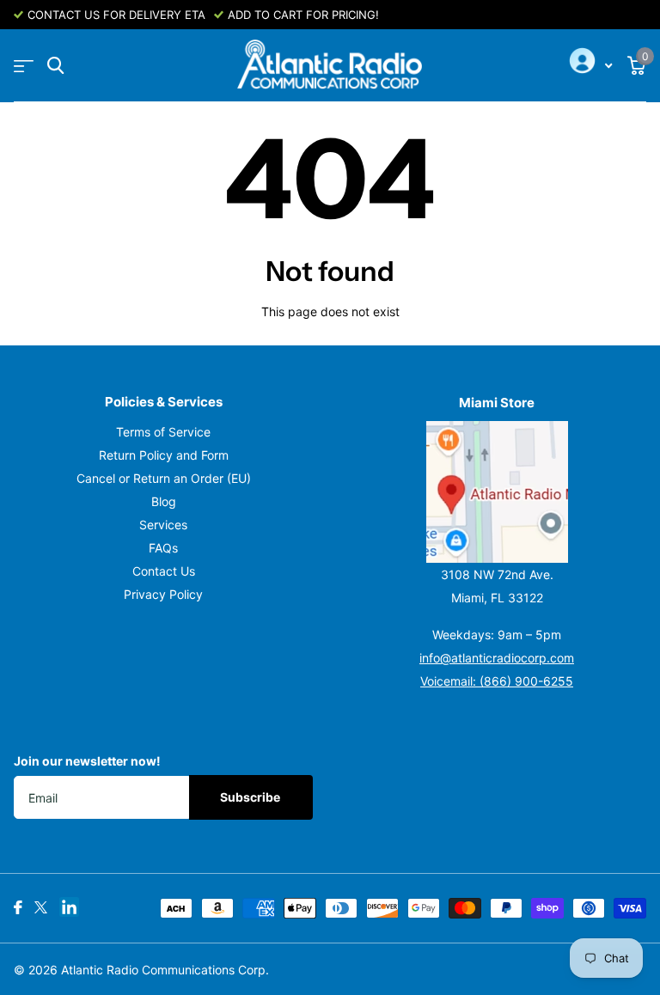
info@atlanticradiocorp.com (496, 657)
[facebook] (18, 907)
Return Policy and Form (164, 455)
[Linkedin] (69, 907)
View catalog (24, 65)
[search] (55, 65)
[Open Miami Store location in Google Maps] (496, 492)
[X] (40, 907)
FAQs (163, 547)
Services (163, 524)
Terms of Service (163, 431)
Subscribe (251, 797)
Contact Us (163, 571)
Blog (163, 501)
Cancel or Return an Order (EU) (163, 478)
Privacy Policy (163, 594)
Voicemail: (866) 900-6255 (496, 681)
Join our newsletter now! (87, 761)
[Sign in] (589, 66)
